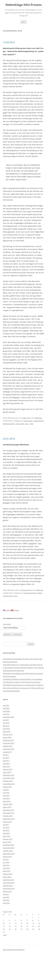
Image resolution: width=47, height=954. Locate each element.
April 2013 (6, 903)
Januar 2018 (7, 737)
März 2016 (6, 801)
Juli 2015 (6, 824)
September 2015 (9, 819)
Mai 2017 (6, 761)
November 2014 (8, 848)
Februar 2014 (7, 874)
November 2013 (8, 883)
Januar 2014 (7, 877)
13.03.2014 (9, 42)
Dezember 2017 (8, 740)
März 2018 (6, 731)
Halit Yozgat (20, 424)
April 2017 (6, 763)
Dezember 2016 (8, 775)
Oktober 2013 (8, 885)
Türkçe (16, 610)
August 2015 (7, 822)
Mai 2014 (6, 865)
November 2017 (8, 743)
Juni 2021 (6, 705)
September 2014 (9, 854)
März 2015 (6, 836)
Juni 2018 (6, 723)
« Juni (5, 935)
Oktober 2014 (8, 851)
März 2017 (6, 766)
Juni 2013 (6, 897)
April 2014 (6, 868)
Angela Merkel (38, 421)
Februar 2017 (7, 769)
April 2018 (6, 729)
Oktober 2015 (8, 816)
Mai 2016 (6, 795)
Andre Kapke (28, 421)
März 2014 (6, 871)
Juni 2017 (6, 758)
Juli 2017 (6, 755)
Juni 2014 (6, 862)
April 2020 (6, 711)
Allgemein (38, 418)
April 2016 (6, 798)
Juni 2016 (6, 792)
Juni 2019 (6, 714)
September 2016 (9, 784)
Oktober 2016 (8, 781)
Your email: (7, 624)
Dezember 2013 (8, 880)
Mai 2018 (6, 726)
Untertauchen (8, 596)
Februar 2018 (7, 734)
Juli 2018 (6, 720)
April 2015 (6, 833)
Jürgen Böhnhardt (30, 593)
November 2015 (8, 813)
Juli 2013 (6, 894)
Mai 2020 (6, 708)
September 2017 (9, 749)
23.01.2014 (9, 438)
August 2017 (7, 752)
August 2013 (7, 891)
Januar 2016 (7, 807)
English (8, 610)
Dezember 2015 (8, 810)
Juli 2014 (6, 859)
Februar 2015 (7, 839)
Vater (32, 424)
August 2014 (7, 856)
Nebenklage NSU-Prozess (23, 5)
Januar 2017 (7, 772)
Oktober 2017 (8, 746)
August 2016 (7, 787)
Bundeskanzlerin (9, 424)
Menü (23, 22)
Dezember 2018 (8, 717)
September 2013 (9, 888)
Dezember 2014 (8, 845)
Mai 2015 (6, 830)
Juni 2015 (6, 827)
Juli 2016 (6, 790)
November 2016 (8, 778)
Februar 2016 (7, 804)
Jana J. (27, 424)
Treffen (39, 593)
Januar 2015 (7, 842)
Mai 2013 (6, 900)
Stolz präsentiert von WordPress (13, 950)
